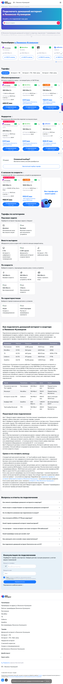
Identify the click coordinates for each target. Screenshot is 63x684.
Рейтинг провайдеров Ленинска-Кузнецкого (15, 608)
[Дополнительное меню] (61, 3)
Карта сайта (5, 657)
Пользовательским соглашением (33, 676)
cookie (41, 681)
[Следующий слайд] (61, 53)
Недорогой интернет (8, 640)
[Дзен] (6, 680)
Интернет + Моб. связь (49, 73)
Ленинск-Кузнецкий (13, 6)
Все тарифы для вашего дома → (51, 192)
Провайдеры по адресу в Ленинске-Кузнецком (16, 605)
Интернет (5, 73)
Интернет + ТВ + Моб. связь (31, 73)
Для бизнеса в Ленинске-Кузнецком (13, 649)
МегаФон (4, 614)
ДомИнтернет (4, 6)
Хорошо (47, 681)
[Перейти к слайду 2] (61, 112)
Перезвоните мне (20, 582)
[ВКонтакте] (2, 680)
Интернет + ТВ (15, 73)
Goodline (4, 622)
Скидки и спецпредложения (10, 646)
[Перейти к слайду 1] (58, 153)
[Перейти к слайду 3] (61, 153)
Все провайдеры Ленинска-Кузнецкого (14, 625)
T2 (2, 616)
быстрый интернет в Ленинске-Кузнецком (23, 479)
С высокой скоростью (8, 643)
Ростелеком (5, 611)
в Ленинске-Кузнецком (16, 14)
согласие (29, 681)
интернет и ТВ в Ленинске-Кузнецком (41, 481)
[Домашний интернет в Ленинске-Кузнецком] (6, 2)
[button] (31, 34)
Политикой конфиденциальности (17, 676)
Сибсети (4, 619)
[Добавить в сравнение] (18, 85)
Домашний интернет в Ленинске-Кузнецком (15, 632)
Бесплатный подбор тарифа (31, 166)
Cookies (40, 675)
